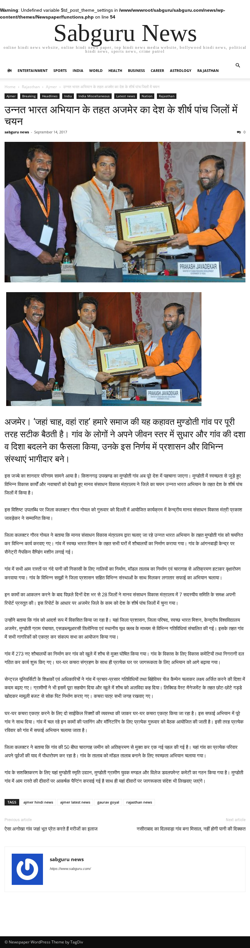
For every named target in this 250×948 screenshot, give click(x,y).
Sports (60, 70)
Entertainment (33, 70)
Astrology (180, 70)
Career (157, 70)
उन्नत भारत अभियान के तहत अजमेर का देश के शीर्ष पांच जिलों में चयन (121, 115)
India (78, 70)
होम (9, 70)
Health (115, 70)
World (96, 70)
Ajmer (51, 86)
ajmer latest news (75, 802)
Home (10, 86)
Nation (147, 96)
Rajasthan (208, 70)
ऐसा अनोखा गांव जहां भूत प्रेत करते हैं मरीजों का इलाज (51, 829)
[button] (237, 65)
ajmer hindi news (38, 802)
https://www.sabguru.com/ (70, 869)
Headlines (50, 96)
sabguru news (17, 131)
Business (136, 70)
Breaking (28, 96)
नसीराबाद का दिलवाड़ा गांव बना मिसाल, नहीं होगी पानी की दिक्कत (191, 829)
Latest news (125, 96)
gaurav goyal (108, 802)
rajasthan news (139, 802)
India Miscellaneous (94, 96)
